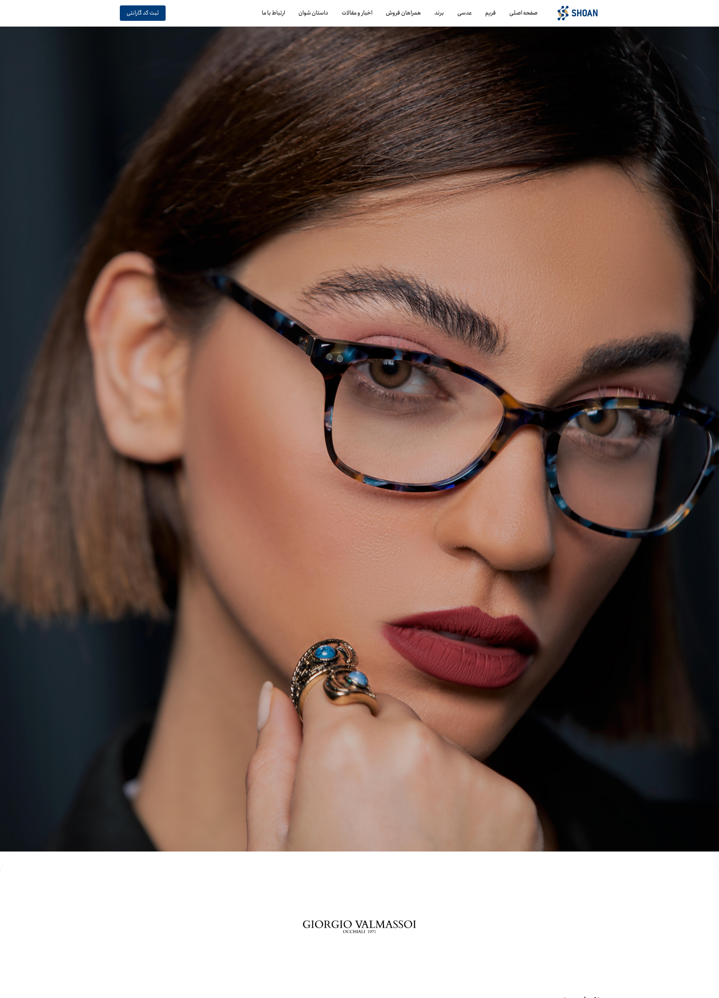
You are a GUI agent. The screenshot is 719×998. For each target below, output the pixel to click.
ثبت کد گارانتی (142, 12)
